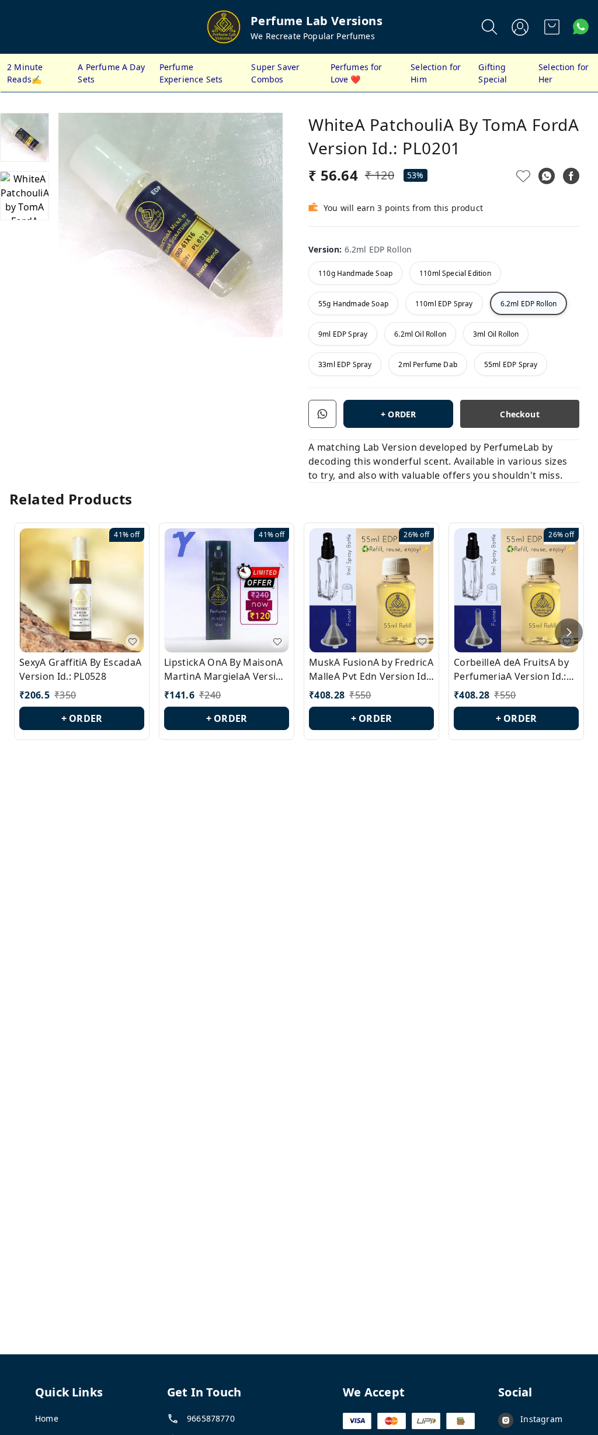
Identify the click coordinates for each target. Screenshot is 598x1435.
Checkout (519, 414)
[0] (552, 27)
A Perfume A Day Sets (111, 73)
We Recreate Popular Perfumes (313, 36)
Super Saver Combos (275, 73)
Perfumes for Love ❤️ (357, 73)
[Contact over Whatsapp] (581, 26)
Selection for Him (436, 73)
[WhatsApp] (546, 176)
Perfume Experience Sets (191, 73)
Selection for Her (563, 73)
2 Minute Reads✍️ (25, 73)
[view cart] (552, 27)
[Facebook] (571, 176)
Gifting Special (492, 73)
